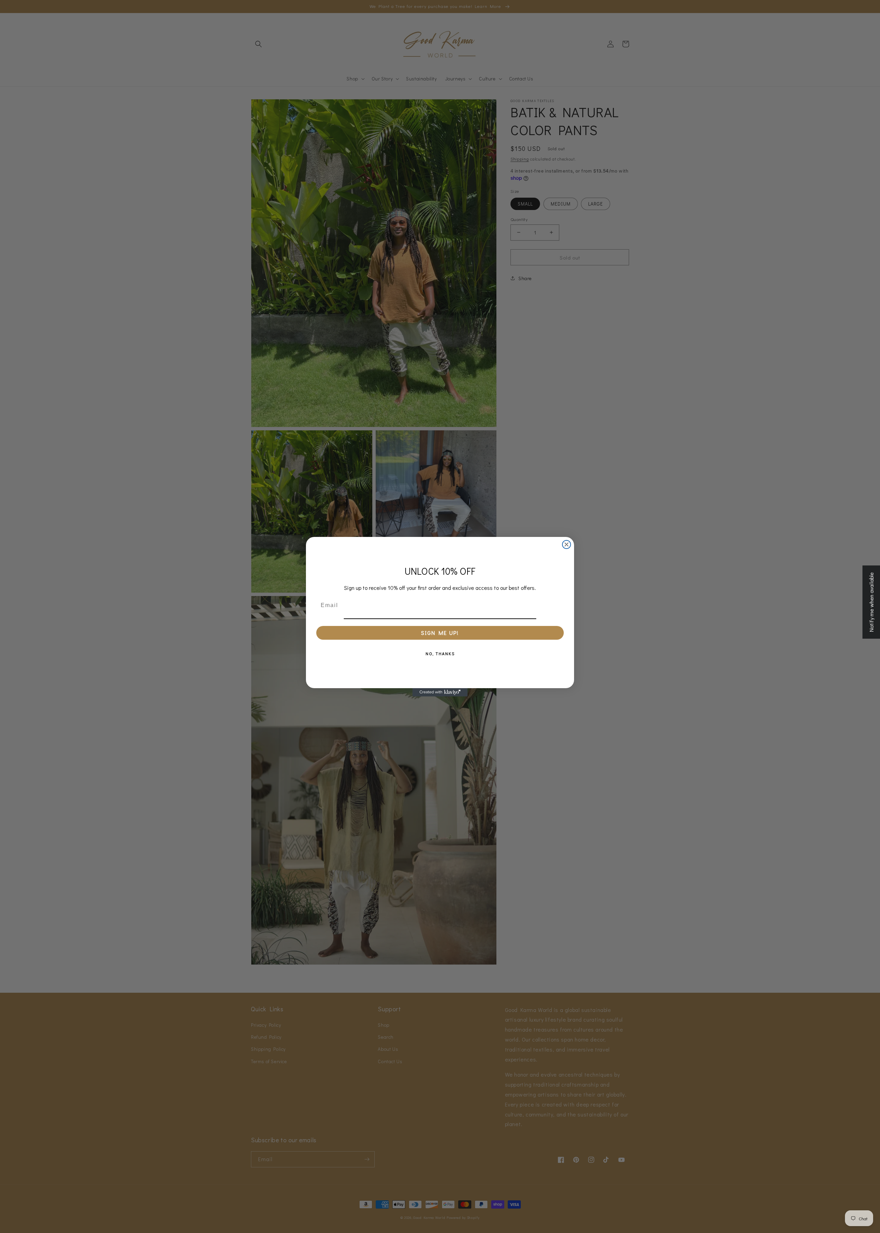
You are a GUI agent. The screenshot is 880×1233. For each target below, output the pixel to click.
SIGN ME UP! (440, 632)
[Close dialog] (566, 544)
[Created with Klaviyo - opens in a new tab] (440, 692)
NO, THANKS (440, 653)
